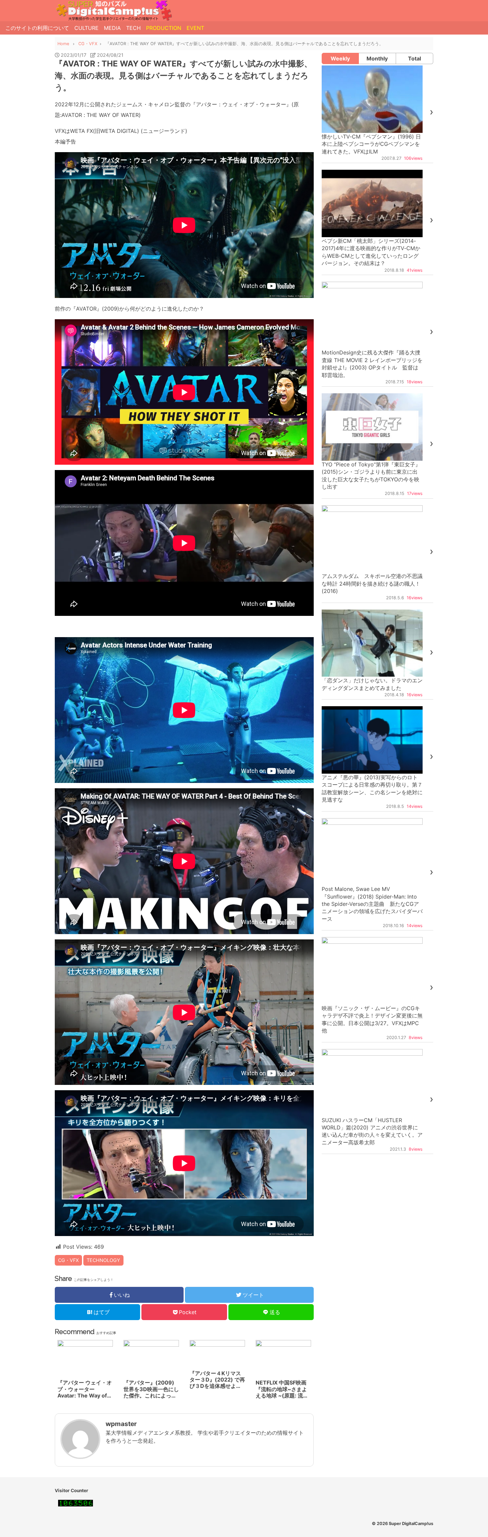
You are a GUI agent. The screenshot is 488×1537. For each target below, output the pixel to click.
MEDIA (112, 28)
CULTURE (86, 28)
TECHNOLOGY (103, 1260)
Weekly (340, 58)
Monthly (377, 58)
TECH (133, 28)
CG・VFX (68, 1260)
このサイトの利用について (37, 28)
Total (414, 58)
